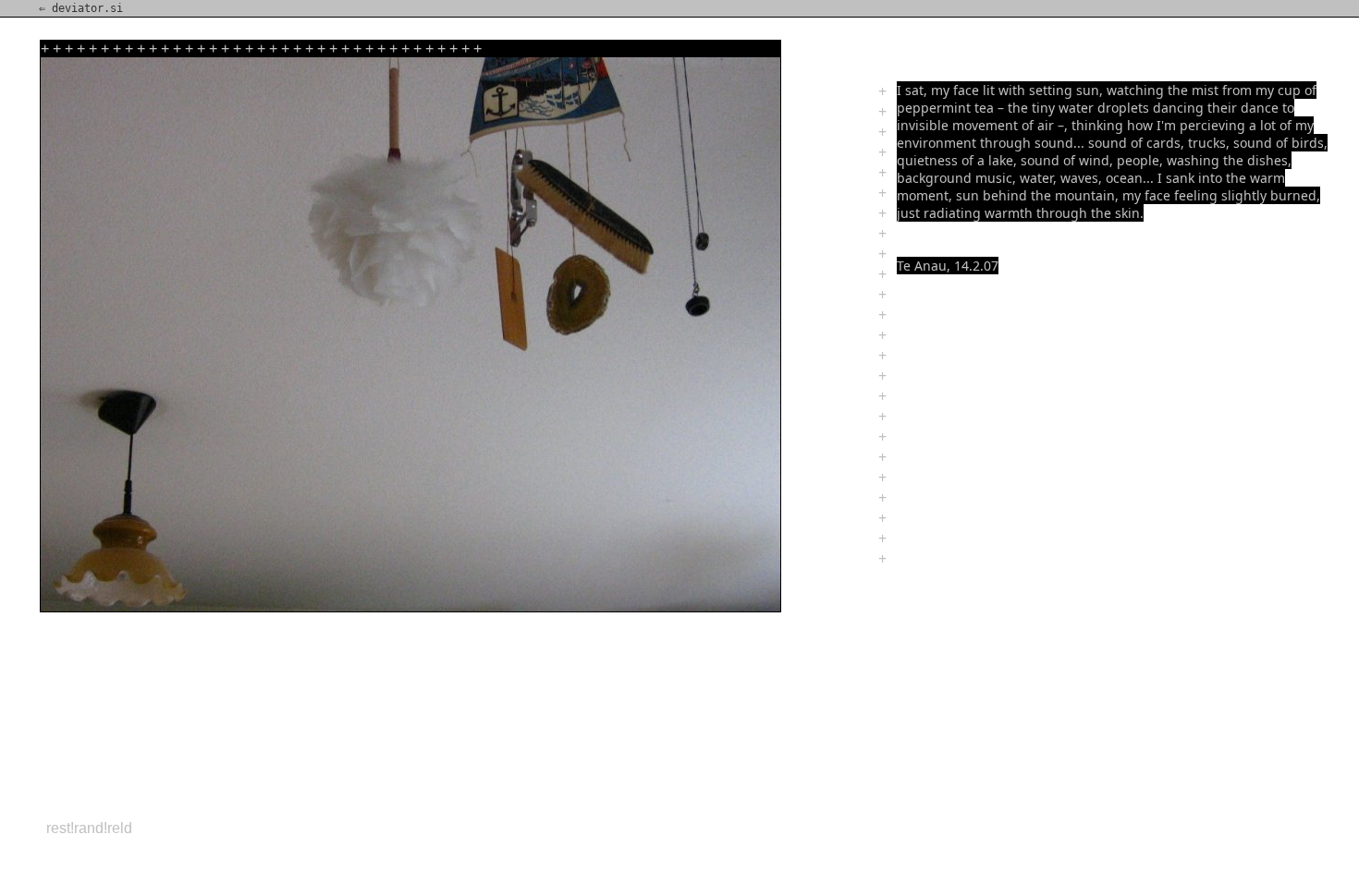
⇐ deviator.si (81, 8)
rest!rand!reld (89, 828)
